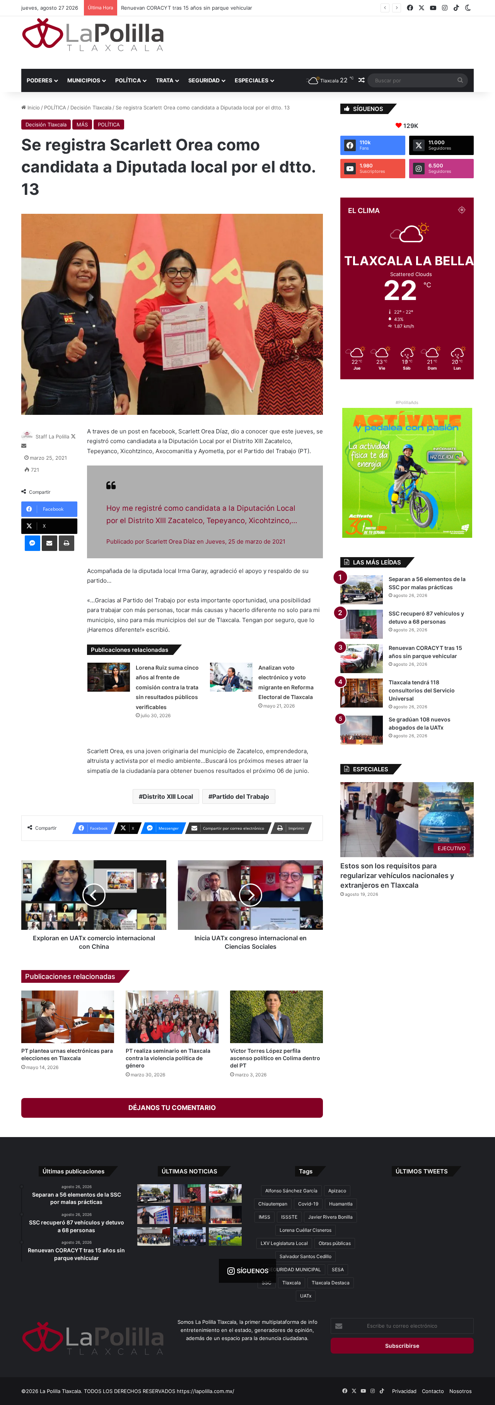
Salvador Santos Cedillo (305, 1256)
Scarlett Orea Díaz (170, 541)
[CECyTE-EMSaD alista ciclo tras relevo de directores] (153, 1236)
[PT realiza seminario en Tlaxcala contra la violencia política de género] (172, 1017)
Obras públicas (335, 1243)
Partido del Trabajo (240, 796)
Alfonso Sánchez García (291, 1191)
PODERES (39, 80)
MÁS (82, 124)
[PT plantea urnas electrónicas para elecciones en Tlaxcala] (67, 1017)
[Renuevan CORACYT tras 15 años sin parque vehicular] (361, 658)
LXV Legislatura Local (284, 1243)
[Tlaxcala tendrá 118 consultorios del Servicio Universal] (361, 693)
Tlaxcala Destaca (331, 1283)
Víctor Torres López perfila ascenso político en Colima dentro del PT (275, 1058)
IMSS (264, 1217)
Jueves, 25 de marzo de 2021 (245, 541)
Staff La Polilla (52, 436)
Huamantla (341, 1204)
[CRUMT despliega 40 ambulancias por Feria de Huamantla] (153, 1215)
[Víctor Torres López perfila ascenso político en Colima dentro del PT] (276, 1017)
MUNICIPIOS (83, 80)
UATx (305, 1296)
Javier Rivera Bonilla (330, 1217)
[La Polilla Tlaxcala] (92, 34)
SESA (338, 1269)
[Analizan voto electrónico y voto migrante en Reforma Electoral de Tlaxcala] (231, 677)
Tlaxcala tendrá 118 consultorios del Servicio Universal (186, 8)
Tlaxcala (291, 1283)
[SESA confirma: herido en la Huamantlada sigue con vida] (225, 1236)
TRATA (164, 80)
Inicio (33, 107)
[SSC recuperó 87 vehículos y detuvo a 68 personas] (361, 624)
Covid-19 (308, 1204)
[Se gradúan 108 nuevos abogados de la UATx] (361, 730)
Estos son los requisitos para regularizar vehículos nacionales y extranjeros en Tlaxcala (397, 875)
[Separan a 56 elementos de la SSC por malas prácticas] (361, 589)
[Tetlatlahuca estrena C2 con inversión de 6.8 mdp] (189, 1236)
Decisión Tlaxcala (90, 107)
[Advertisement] (325, 41)
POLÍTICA (128, 80)
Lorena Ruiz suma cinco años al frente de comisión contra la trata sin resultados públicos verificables (167, 687)
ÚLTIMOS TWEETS (422, 1171)
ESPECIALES (251, 80)
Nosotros (460, 1391)
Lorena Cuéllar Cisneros (305, 1230)
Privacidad (404, 1391)
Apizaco (337, 1191)
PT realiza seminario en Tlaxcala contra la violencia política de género (168, 1058)
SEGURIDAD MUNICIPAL (294, 1269)
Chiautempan (272, 1204)
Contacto (433, 1391)
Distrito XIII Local (168, 796)
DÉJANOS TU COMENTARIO (172, 1108)
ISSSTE (289, 1217)
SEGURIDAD (204, 80)
